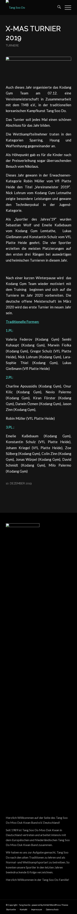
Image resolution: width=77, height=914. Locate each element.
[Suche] (57, 7)
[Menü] (66, 7)
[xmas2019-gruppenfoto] (38, 68)
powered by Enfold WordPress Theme (50, 905)
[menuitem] (57, 7)
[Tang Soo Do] (32, 7)
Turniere (12, 45)
